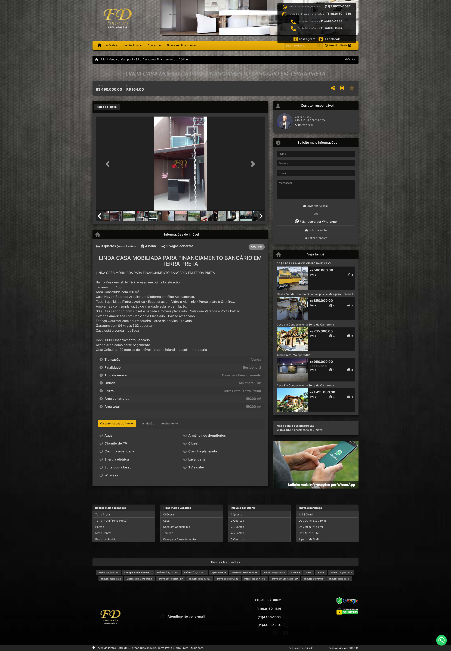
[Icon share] (275, 633)
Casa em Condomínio (176, 526)
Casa (166, 520)
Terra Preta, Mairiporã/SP (293, 355)
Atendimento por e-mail (186, 616)
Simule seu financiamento (182, 45)
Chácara (168, 514)
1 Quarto (236, 514)
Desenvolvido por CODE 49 (344, 648)
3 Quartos (237, 526)
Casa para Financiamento (159, 59)
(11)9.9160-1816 (338, 13)
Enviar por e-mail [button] (317, 206)
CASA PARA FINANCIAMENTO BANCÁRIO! (304, 263)
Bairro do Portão (105, 539)
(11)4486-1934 (331, 28)
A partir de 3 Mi (309, 539)
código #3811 (167, 572)
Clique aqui (284, 429)
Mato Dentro (103, 533)
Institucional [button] (131, 45)
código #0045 (227, 578)
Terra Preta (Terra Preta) (111, 520)
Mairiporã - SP (130, 59)
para (313, 578)
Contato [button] (153, 45)
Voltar (352, 59)
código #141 (108, 572)
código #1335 (341, 572)
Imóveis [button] (110, 45)
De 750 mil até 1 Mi (311, 526)
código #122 (111, 578)
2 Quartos (237, 520)
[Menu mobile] (99, 45)
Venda (113, 59)
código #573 (339, 578)
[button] (108, 164)
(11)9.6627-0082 (338, 6)
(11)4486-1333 (330, 21)
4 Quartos (237, 533)
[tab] (107, 107)
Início (102, 59)
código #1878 (254, 578)
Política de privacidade (301, 648)
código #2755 (274, 572)
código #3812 (194, 572)
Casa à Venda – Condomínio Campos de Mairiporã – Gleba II (315, 294)
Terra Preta (102, 514)
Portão (99, 526)
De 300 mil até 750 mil (313, 520)
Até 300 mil (306, 514)
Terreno (168, 533)
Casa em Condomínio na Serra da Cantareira (305, 324)
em (245, 572)
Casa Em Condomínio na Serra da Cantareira (305, 385)
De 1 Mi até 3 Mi (309, 533)
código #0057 (199, 578)
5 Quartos (237, 539)
